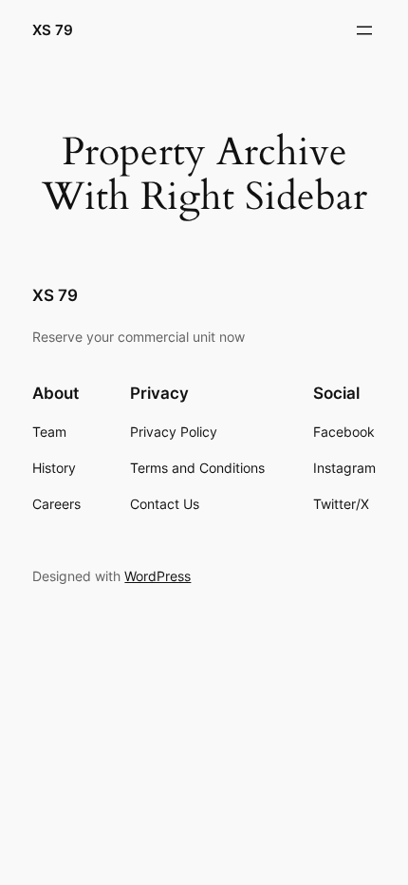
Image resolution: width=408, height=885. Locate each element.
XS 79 (52, 30)
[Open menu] (364, 30)
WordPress (157, 576)
